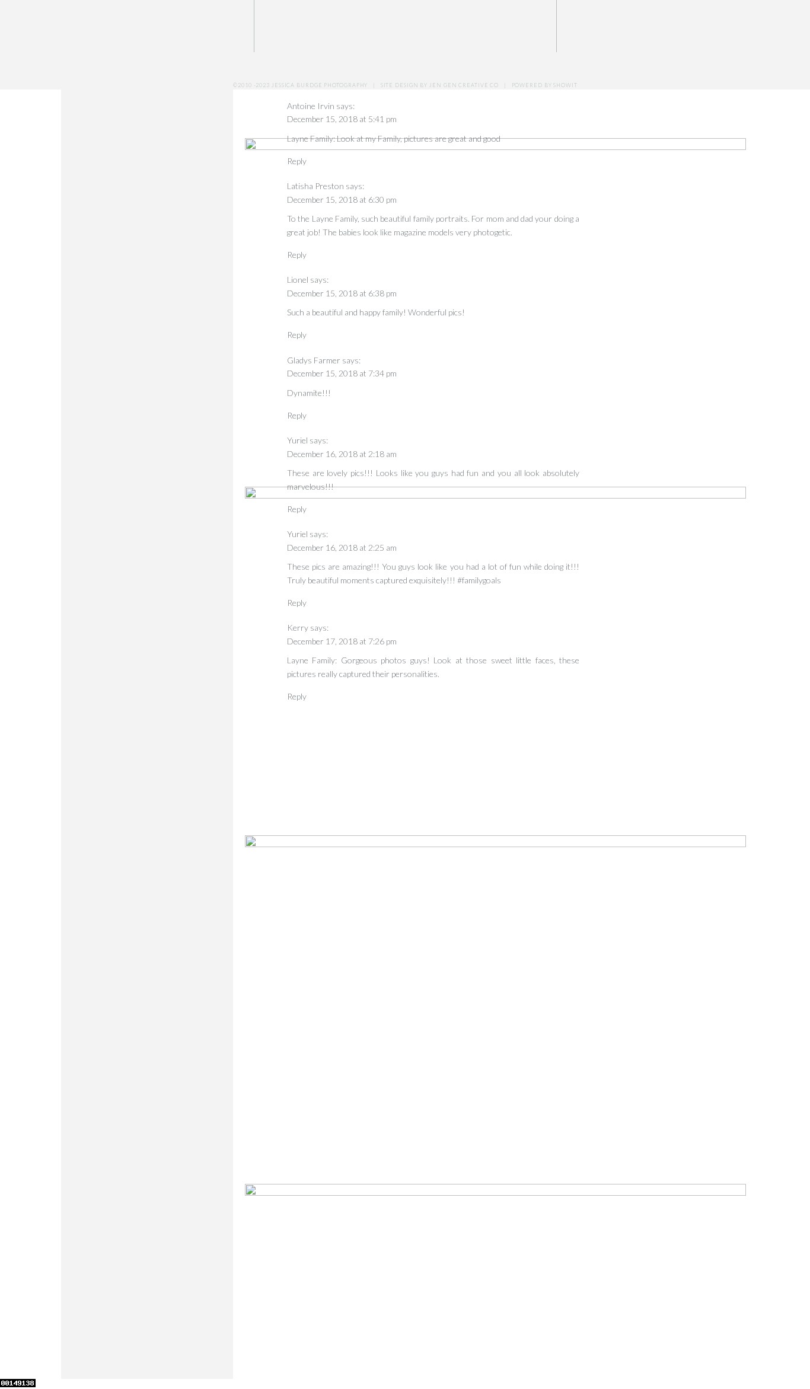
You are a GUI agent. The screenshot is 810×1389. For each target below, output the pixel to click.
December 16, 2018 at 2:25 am (342, 547)
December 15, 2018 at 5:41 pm (342, 119)
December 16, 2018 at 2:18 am (342, 454)
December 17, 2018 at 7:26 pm (342, 641)
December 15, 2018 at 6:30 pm (342, 199)
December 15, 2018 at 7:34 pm (342, 373)
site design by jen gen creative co (440, 85)
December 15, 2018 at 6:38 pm (342, 293)
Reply (297, 80)
